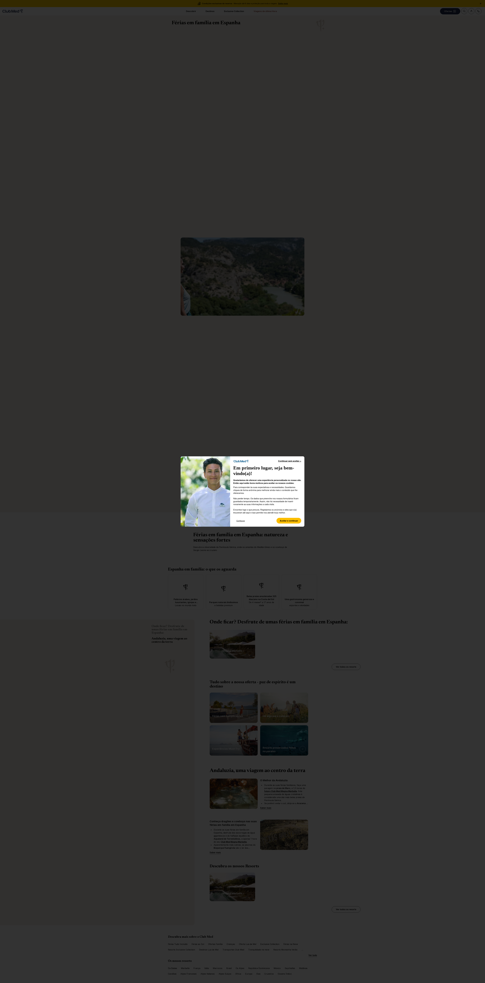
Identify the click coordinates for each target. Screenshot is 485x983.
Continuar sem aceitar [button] (289, 460)
